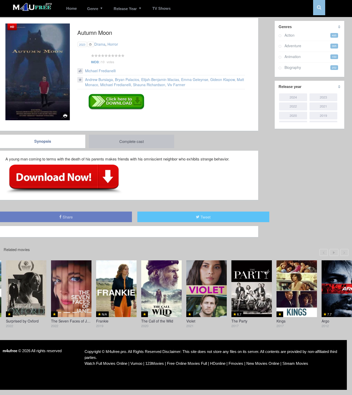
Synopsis (42, 141)
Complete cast (131, 141)
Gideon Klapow (222, 79)
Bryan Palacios (127, 79)
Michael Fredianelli (100, 70)
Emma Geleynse (194, 79)
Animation (292, 56)
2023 (82, 44)
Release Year (125, 8)
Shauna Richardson (149, 84)
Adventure (292, 46)
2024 (293, 97)
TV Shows (161, 8)
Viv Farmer (176, 84)
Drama (99, 44)
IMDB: (95, 62)
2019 (323, 115)
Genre (92, 8)
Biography (292, 67)
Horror (112, 44)
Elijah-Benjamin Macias (160, 79)
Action (289, 35)
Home (71, 8)
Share (67, 217)
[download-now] (64, 178)
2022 (293, 106)
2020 (293, 115)
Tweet (205, 217)
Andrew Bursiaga (99, 79)
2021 (323, 106)
